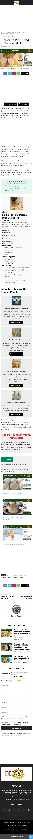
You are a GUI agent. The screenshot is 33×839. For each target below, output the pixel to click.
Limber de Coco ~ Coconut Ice (13, 493)
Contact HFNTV (11, 825)
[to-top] (31, 836)
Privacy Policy (22, 825)
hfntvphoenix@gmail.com (20, 799)
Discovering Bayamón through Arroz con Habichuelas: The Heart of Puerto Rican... (23, 646)
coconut (15, 163)
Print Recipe (24, 104)
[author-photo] (16, 613)
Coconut (15, 575)
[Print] (27, 73)
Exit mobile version (16, 837)
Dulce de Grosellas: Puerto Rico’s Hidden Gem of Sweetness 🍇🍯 (22, 632)
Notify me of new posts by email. (12, 724)
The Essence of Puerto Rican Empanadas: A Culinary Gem (22, 658)
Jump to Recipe (11, 104)
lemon (21, 163)
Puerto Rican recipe (23, 147)
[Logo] (16, 780)
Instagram (17, 188)
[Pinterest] (14, 73)
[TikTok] (24, 810)
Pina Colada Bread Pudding (26, 597)
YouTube (10, 190)
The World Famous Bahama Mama (14, 544)
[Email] (23, 73)
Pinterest (24, 188)
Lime (9, 577)
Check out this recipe (16, 322)
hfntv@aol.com (18, 637)
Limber (4, 577)
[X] (10, 73)
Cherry (8, 575)
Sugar (21, 577)
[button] (4, 2)
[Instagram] (9, 810)
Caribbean (9, 32)
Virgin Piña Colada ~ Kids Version (7, 597)
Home (2, 32)
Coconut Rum (22, 575)
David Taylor (6, 46)
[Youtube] (16, 814)
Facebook (10, 188)
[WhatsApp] (18, 73)
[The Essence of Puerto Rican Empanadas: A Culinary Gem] (6, 659)
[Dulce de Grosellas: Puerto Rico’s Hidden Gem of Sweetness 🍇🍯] (6, 633)
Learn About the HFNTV (23, 822)
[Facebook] (5, 73)
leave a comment (20, 183)
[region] (16, 19)
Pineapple (15, 577)
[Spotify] (19, 810)
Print (5, 212)
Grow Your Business (8, 822)
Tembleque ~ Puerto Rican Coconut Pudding (15, 518)
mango (26, 163)
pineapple (10, 165)
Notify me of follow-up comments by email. (15, 722)
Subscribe (7, 460)
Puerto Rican (16, 32)
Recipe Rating (5, 681)
